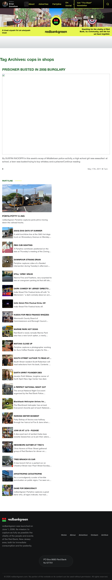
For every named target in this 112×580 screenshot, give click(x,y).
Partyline (56, 4)
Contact (94, 535)
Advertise (43, 4)
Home (64, 535)
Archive (104, 535)
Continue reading (71, 161)
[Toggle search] (108, 4)
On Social (68, 4)
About (32, 4)
